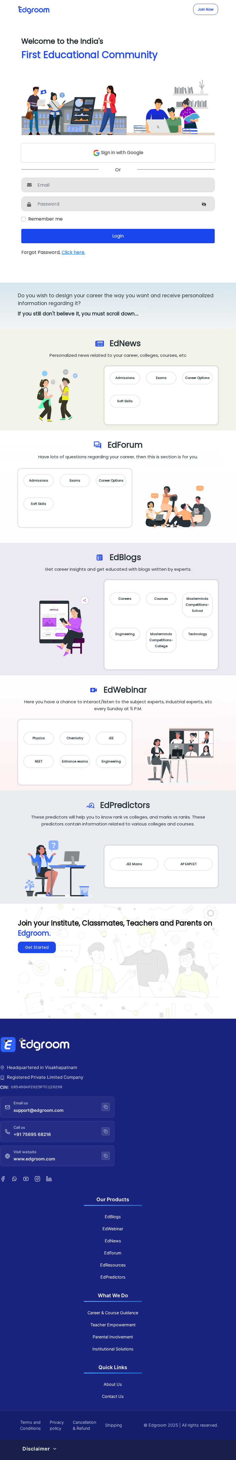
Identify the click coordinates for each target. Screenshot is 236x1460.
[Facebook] (3, 1178)
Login (118, 236)
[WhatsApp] (14, 1178)
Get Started (37, 947)
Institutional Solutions (113, 1348)
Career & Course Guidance (112, 1312)
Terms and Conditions (30, 1425)
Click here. (73, 252)
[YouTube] (26, 1178)
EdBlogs (113, 1216)
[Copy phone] (106, 1131)
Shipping (113, 1425)
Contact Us (113, 1396)
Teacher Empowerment (113, 1324)
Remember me (45, 219)
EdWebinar (112, 1228)
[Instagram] (37, 1178)
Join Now (206, 9)
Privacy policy (57, 1425)
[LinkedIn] (49, 1178)
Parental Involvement (113, 1336)
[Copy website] (106, 1156)
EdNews (113, 1240)
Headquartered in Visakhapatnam (42, 1067)
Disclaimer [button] (36, 1449)
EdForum (112, 1252)
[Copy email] (106, 1107)
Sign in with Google (121, 152)
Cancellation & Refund (84, 1425)
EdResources (113, 1264)
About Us (113, 1384)
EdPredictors (112, 1277)
